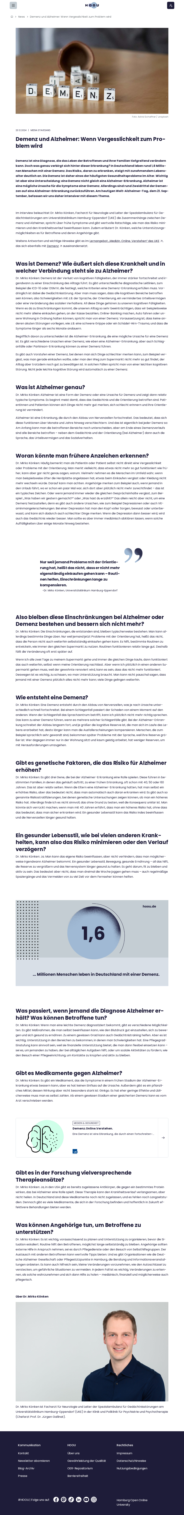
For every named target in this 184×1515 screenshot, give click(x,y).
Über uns (73, 1453)
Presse (22, 1476)
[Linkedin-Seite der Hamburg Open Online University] (79, 1502)
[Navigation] (13, 5)
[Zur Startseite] (92, 5)
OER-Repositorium (80, 1468)
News (21, 17)
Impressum (124, 1453)
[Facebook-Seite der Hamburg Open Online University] (56, 1502)
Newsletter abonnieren (34, 1461)
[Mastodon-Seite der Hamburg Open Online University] (63, 1502)
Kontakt (23, 1453)
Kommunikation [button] (29, 1445)
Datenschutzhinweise (131, 1461)
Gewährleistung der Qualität (86, 1461)
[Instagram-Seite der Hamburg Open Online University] (94, 1502)
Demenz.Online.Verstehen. (93, 1128)
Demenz (53, 246)
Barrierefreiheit (77, 1476)
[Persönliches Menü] (170, 5)
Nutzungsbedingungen (132, 1468)
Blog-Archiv (26, 1468)
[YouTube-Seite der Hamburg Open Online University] (86, 1502)
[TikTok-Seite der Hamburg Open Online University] (71, 1502)
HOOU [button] (71, 1445)
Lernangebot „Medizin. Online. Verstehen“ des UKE (124, 241)
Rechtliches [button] (125, 1445)
